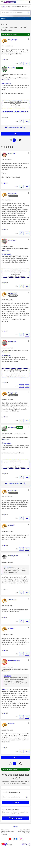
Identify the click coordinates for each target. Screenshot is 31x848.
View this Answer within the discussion (15, 111)
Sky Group (4, 834)
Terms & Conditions (25, 829)
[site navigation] (2, 2)
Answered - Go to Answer (15, 34)
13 (4, 650)
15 (4, 747)
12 (4, 617)
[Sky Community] (10, 2)
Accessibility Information (24, 831)
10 (4, 545)
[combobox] (14, 13)
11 (4, 589)
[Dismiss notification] (29, 6)
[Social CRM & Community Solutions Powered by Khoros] (26, 844)
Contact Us (27, 832)
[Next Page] (20, 140)
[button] (28, 39)
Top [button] (16, 826)
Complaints (4, 832)
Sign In (29, 2)
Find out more (5, 79)
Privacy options (5, 829)
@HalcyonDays (6, 83)
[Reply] (27, 63)
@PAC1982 (7, 567)
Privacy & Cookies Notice (7, 831)
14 (4, 713)
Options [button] (3, 24)
